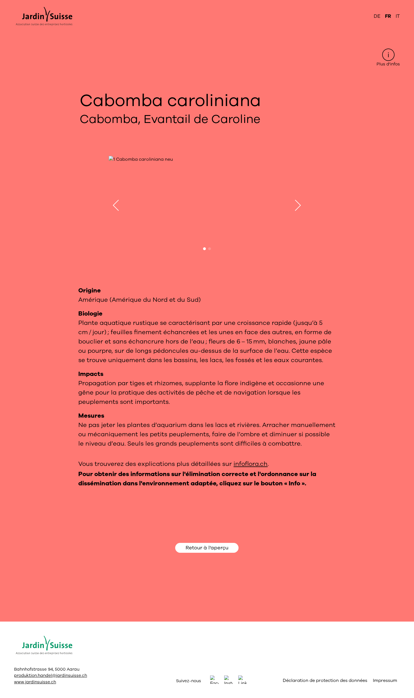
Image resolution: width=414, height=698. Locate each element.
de (377, 16)
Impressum (385, 680)
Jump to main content (207, 4)
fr (388, 16)
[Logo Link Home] (43, 16)
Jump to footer (207, 4)
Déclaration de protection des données (325, 680)
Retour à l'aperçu (207, 547)
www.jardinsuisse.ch (35, 682)
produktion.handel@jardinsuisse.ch (50, 675)
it (398, 16)
